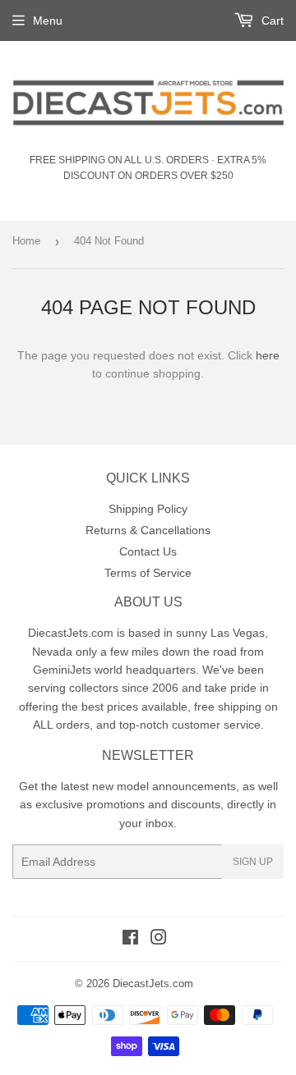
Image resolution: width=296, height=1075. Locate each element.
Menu (47, 20)
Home (26, 241)
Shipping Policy (148, 508)
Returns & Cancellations (148, 530)
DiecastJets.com (153, 983)
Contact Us (148, 551)
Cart (271, 20)
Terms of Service (148, 572)
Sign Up (253, 861)
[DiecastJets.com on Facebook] (130, 939)
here (268, 355)
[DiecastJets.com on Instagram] (158, 939)
